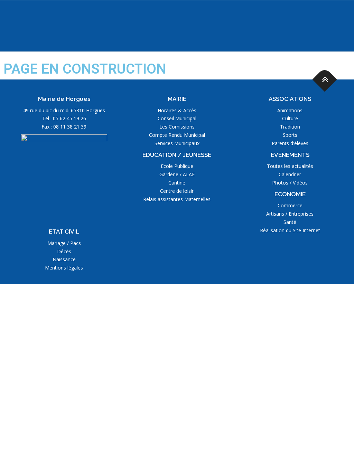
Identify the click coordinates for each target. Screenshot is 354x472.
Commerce (290, 205)
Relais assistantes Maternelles (177, 199)
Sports (290, 135)
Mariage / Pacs (64, 243)
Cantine (176, 182)
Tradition (290, 126)
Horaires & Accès (177, 110)
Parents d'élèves (290, 143)
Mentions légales (64, 267)
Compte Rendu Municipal (177, 135)
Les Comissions (177, 126)
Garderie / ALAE (177, 174)
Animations (289, 110)
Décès (64, 251)
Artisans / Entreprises (290, 213)
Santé (289, 222)
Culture (290, 118)
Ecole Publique (177, 166)
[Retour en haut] (325, 79)
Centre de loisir (177, 191)
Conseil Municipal (177, 118)
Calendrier (290, 174)
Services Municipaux (177, 143)
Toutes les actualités (290, 166)
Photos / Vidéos (290, 182)
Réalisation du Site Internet (290, 230)
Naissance (64, 259)
